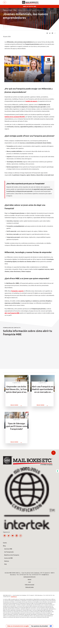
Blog (15, 10)
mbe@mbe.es (14, 596)
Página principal (7, 10)
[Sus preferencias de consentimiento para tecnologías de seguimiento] (57, 471)
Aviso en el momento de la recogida (18, 626)
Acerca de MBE (8, 558)
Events (5, 542)
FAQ (5, 564)
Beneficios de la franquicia (11, 555)
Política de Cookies (29, 587)
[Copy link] (55, 33)
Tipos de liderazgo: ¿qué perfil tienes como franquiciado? (16, 426)
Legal (29, 582)
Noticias (6, 561)
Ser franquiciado (9, 552)
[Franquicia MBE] (31, 2)
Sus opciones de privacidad (39, 626)
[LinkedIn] (52, 33)
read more (16, 405)
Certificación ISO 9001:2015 (29, 576)
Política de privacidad (29, 584)
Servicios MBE (8, 549)
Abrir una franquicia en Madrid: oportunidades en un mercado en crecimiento (42, 389)
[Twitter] (50, 33)
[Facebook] (47, 33)
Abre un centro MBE (29, 6)
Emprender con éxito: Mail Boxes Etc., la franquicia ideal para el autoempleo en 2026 (16, 389)
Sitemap (29, 579)
